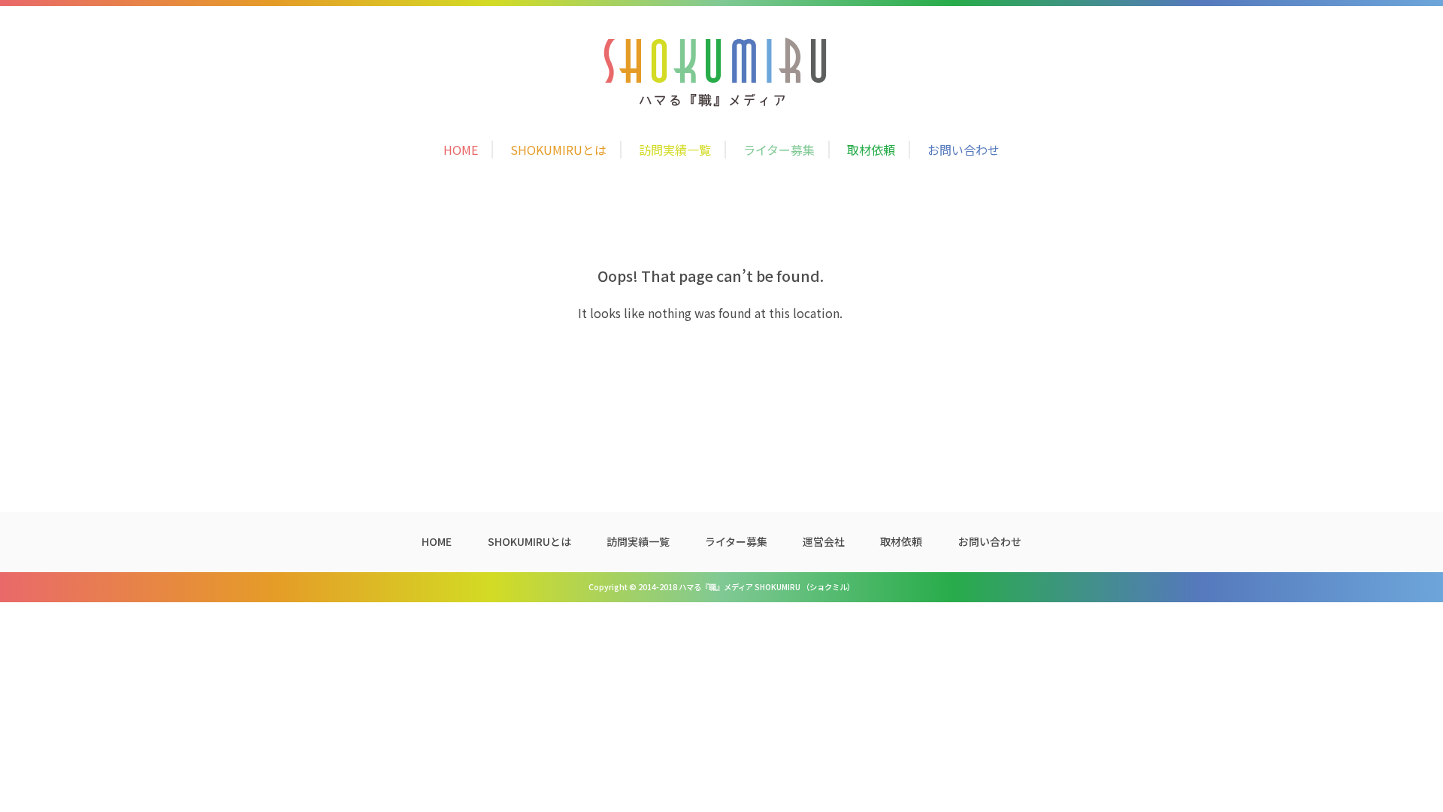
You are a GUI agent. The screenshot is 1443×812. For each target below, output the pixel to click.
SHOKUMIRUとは (558, 150)
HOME (460, 150)
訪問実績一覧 (675, 150)
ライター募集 (779, 150)
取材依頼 (871, 150)
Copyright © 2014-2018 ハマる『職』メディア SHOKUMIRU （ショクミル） (721, 586)
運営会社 (824, 541)
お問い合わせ (963, 150)
